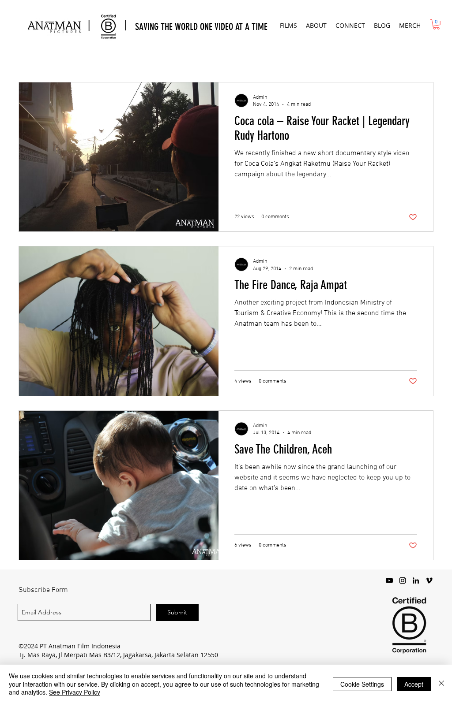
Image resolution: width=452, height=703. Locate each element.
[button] (288, 25)
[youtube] (389, 580)
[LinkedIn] (415, 580)
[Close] (441, 684)
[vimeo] (429, 580)
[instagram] (402, 580)
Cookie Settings (362, 684)
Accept (413, 684)
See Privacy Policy (74, 692)
